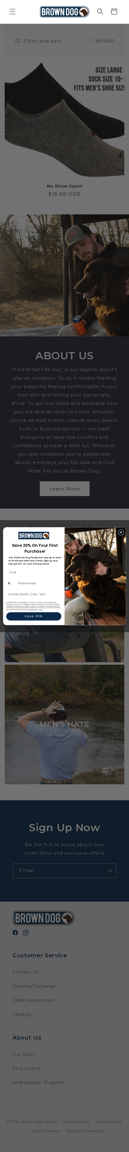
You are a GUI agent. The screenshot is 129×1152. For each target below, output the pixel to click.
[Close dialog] (120, 532)
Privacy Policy (33, 609)
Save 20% (34, 616)
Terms (41, 609)
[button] (12, 11)
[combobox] (12, 583)
